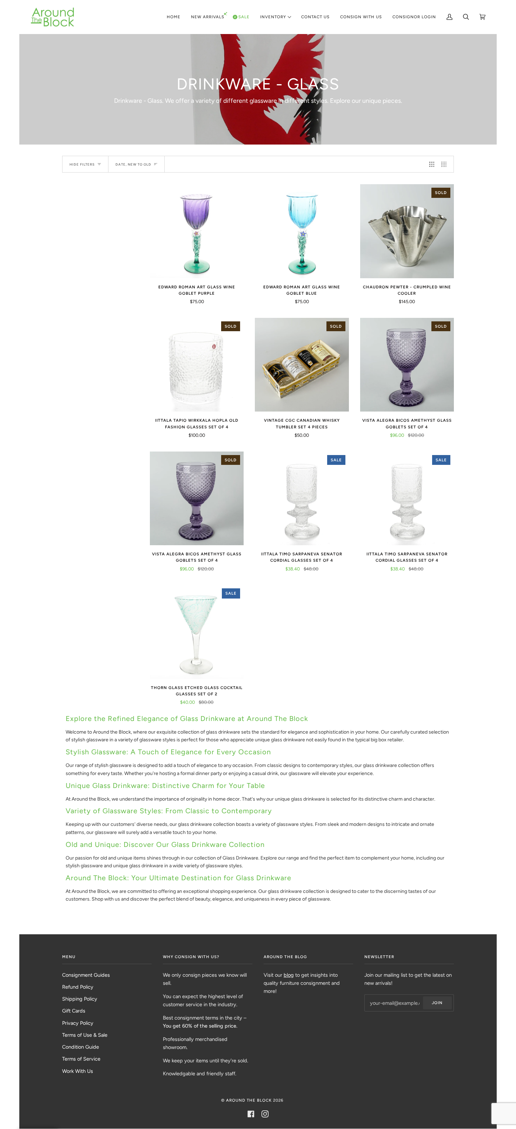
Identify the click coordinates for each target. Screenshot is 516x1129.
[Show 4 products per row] (446, 164)
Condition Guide (80, 1047)
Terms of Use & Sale (84, 1035)
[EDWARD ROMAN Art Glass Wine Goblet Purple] (197, 231)
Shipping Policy (79, 999)
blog (289, 975)
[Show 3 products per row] (432, 164)
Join (437, 1002)
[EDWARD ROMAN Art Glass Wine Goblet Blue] (302, 231)
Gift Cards (73, 1011)
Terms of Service (81, 1059)
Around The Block (249, 1100)
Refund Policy (77, 987)
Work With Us (77, 1071)
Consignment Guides (86, 975)
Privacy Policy (77, 1023)
